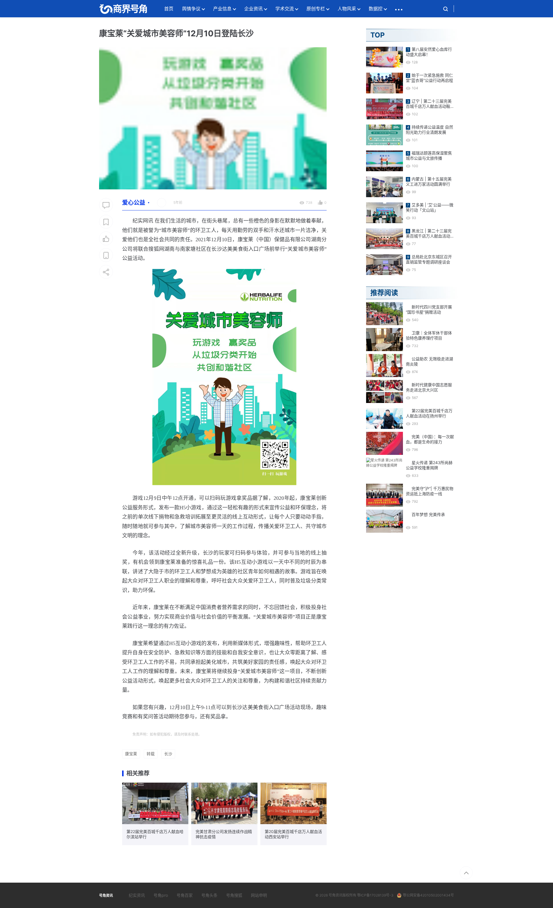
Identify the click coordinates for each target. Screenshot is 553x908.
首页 (168, 9)
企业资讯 (253, 9)
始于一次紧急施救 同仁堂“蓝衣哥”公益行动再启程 (429, 78)
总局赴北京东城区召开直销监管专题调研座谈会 (429, 259)
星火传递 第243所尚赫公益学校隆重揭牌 (429, 465)
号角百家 (185, 895)
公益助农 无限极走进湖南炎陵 (429, 361)
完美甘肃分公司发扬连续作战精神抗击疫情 (224, 834)
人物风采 (347, 9)
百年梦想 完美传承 (428, 514)
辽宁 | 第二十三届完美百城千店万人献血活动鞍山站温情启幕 (429, 104)
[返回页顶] (466, 872)
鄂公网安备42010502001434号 (428, 895)
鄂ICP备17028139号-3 (375, 895)
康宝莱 (131, 753)
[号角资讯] (123, 8)
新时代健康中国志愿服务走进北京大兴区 (429, 387)
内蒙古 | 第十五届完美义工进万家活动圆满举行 (429, 181)
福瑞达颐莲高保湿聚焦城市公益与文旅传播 (429, 155)
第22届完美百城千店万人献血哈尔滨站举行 (154, 834)
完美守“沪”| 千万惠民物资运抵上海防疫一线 (429, 491)
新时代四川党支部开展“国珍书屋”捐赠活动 (429, 309)
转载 (151, 753)
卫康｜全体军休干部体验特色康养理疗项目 (429, 335)
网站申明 (259, 895)
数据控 (375, 9)
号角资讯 (335, 895)
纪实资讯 (137, 895)
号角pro (161, 895)
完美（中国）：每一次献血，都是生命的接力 (430, 439)
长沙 (168, 753)
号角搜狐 (234, 895)
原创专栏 (315, 9)
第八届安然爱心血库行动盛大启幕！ (429, 52)
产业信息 (222, 9)
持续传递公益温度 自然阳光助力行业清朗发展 (429, 130)
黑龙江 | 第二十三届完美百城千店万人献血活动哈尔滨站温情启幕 (429, 233)
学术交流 (284, 9)
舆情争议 (191, 9)
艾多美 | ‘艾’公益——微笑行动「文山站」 (429, 207)
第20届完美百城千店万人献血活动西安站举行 (293, 834)
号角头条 (209, 895)
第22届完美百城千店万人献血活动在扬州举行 (429, 413)
